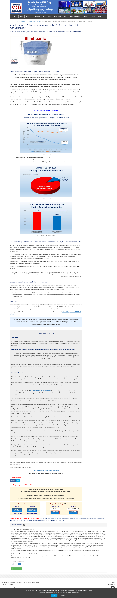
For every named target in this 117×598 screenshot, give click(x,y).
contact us (22, 587)
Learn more (63, 595)
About (99, 16)
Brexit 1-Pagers (47, 16)
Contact (93, 16)
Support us (85, 16)
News (21, 16)
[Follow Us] (114, 587)
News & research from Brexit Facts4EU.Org (28, 21)
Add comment (17, 569)
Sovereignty (29, 16)
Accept (54, 595)
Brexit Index (57, 16)
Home (15, 16)
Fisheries (37, 16)
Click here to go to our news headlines (46, 470)
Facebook (12, 480)
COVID (65, 16)
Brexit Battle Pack (75, 16)
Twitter (18, 480)
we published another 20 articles (40, 391)
